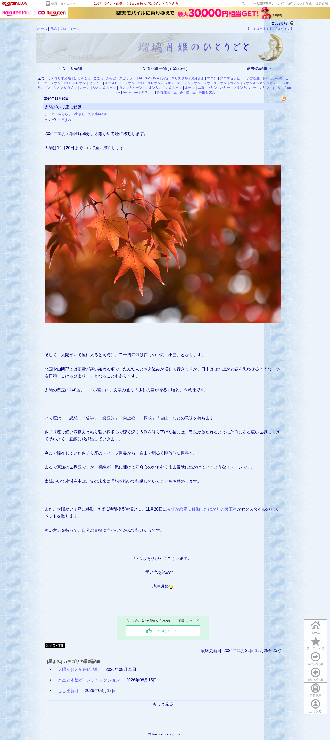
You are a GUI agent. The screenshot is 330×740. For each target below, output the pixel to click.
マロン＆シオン (189, 83)
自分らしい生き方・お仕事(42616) (83, 114)
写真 (201, 88)
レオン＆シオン (215, 83)
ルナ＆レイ (113, 83)
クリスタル (179, 78)
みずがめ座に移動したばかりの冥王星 (202, 509)
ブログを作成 (302, 3)
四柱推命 (163, 92)
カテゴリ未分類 (59, 78)
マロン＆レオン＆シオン (155, 83)
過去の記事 (315, 664)
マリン (212, 88)
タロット (147, 92)
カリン (264, 88)
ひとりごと (82, 78)
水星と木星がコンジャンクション (89, 680)
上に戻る (315, 711)
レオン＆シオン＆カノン (261, 83)
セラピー (95, 83)
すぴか (277, 88)
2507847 (280, 23)
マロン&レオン (74, 83)
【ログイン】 (284, 29)
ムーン (85, 88)
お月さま (197, 78)
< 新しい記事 (71, 68)
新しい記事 (315, 680)
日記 (53, 29)
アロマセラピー (231, 78)
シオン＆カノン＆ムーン (163, 88)
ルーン (190, 88)
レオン (56, 83)
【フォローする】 (259, 29)
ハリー (225, 88)
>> (268, 3)
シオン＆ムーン (104, 88)
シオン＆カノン (65, 88)
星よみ (178, 92)
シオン (130, 83)
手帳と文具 (207, 92)
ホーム (42, 29)
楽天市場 (322, 3)
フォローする (315, 648)
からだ (111, 78)
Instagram (130, 92)
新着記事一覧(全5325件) (165, 68)
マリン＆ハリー (245, 88)
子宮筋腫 (253, 78)
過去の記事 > (259, 68)
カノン (235, 83)
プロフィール (70, 29)
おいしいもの (272, 78)
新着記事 (315, 695)
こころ (98, 78)
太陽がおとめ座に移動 (78, 669)
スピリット (127, 78)
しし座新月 (68, 690)
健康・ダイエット (63, 3)
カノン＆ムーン (130, 88)
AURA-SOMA (149, 78)
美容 (165, 78)
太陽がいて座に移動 (63, 107)
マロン (212, 78)
